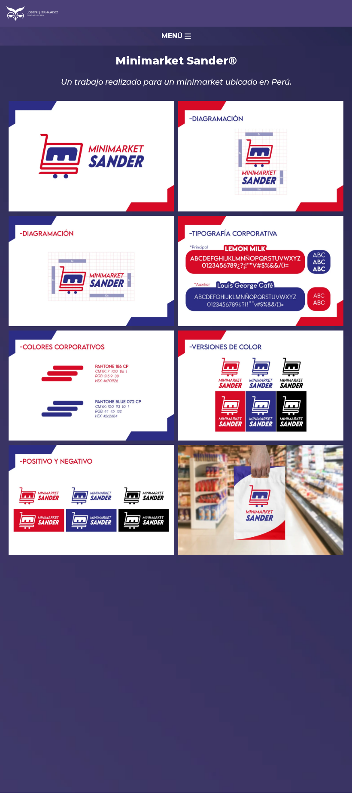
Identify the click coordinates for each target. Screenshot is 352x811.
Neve (15, 802)
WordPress (116, 802)
